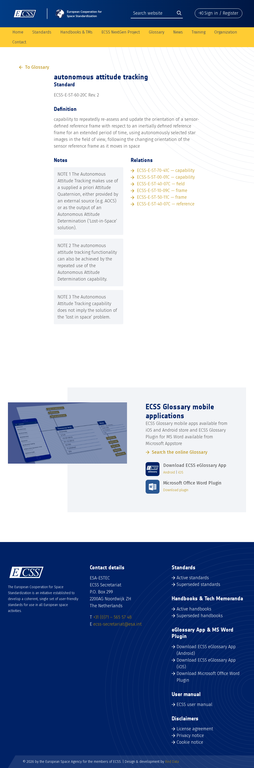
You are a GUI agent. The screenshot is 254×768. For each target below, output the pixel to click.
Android (169, 472)
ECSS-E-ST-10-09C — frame (162, 190)
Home (17, 32)
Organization (225, 32)
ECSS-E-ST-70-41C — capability (165, 170)
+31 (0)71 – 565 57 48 (112, 617)
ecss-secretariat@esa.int (117, 624)
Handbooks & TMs (76, 32)
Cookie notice (190, 742)
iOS (180, 472)
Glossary (156, 32)
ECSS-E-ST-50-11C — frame (162, 197)
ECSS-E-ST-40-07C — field (161, 184)
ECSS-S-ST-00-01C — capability (166, 177)
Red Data (172, 762)
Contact (19, 42)
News (178, 32)
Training (198, 32)
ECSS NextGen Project (120, 32)
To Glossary (37, 67)
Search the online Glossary (179, 452)
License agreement (195, 729)
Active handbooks (194, 609)
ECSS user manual (194, 704)
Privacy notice (190, 735)
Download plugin (175, 490)
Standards (41, 32)
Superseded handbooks (200, 615)
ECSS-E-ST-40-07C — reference (165, 204)
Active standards (193, 577)
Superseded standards (198, 584)
